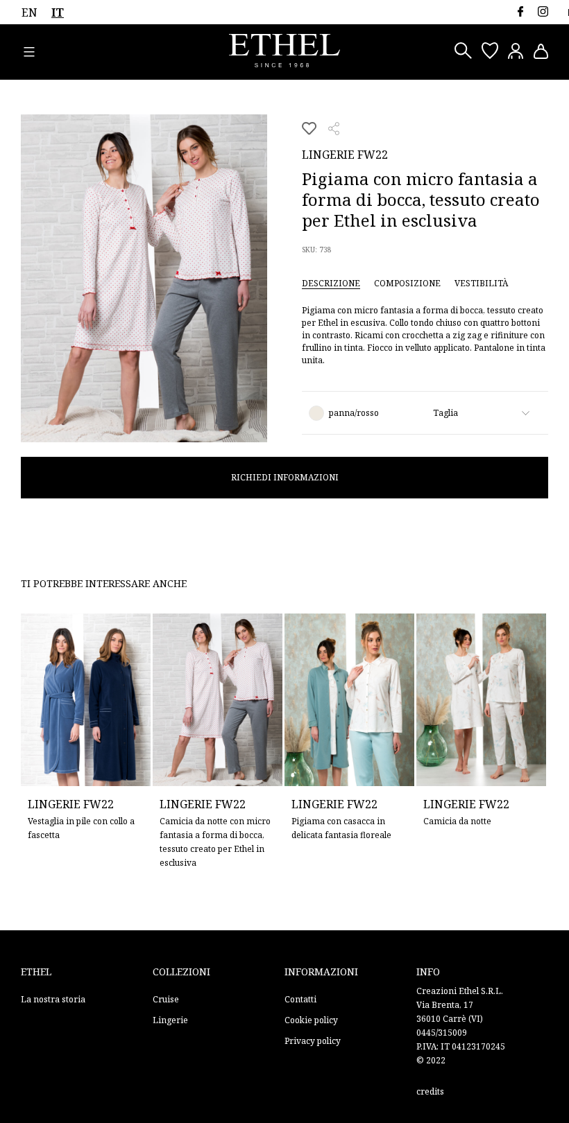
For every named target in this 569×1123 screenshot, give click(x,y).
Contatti (300, 999)
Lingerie (170, 1020)
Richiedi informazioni (285, 477)
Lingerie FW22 (345, 155)
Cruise (166, 999)
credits (430, 1091)
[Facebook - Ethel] (520, 11)
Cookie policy (311, 1020)
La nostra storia (53, 999)
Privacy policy (312, 1041)
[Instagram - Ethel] (543, 11)
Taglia (445, 413)
